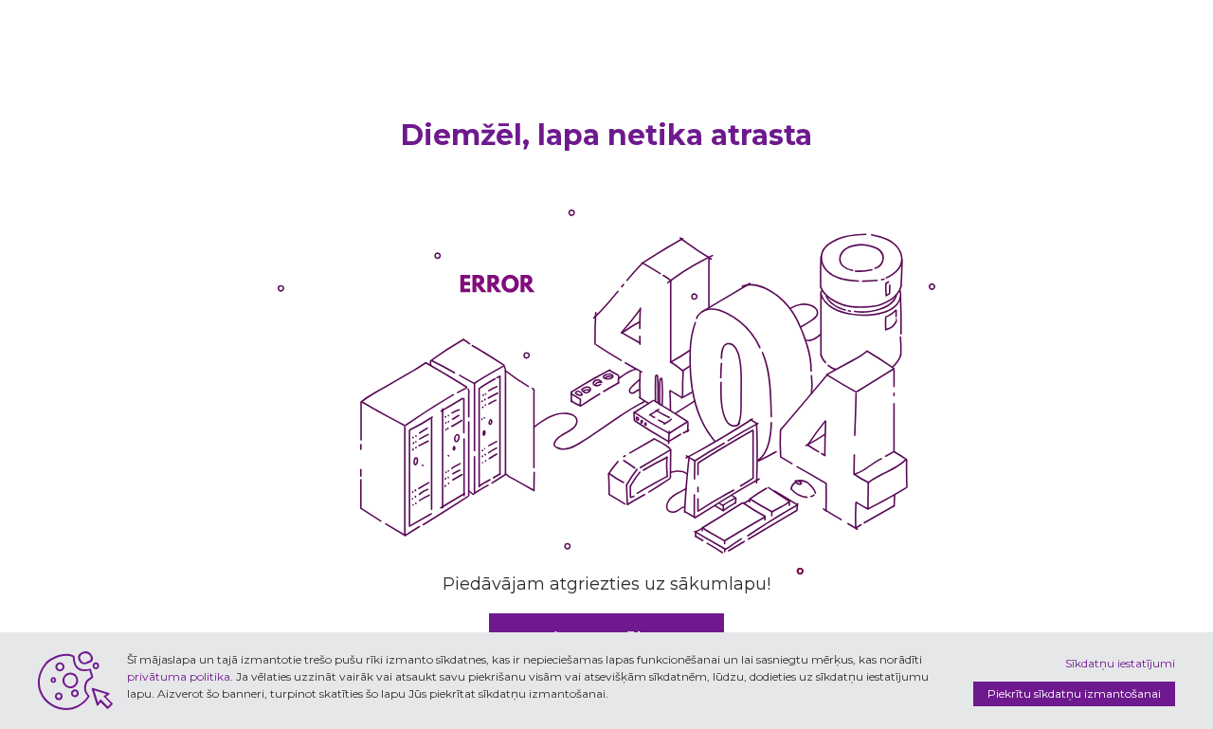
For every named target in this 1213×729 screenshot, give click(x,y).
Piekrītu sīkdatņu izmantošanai (1074, 693)
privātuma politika (178, 676)
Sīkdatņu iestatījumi (1120, 663)
